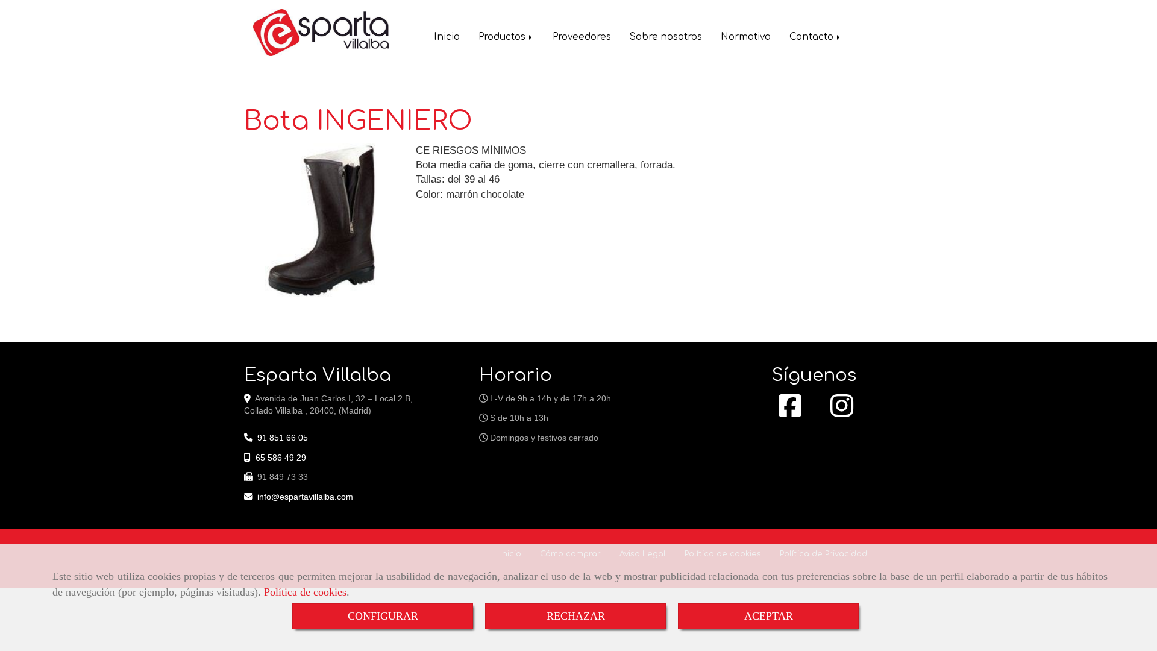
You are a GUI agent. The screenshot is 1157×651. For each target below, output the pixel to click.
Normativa (746, 37)
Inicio (447, 37)
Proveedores (582, 37)
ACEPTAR (768, 616)
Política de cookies (305, 592)
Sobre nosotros (666, 37)
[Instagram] (841, 412)
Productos (503, 37)
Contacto (812, 37)
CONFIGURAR (383, 616)
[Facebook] (790, 412)
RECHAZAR (576, 616)
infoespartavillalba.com (305, 497)
